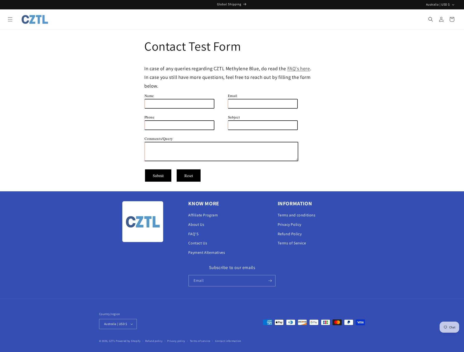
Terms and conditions (297, 215)
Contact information (228, 341)
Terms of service (200, 341)
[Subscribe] (270, 280)
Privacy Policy (289, 224)
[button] (10, 19)
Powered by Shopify (128, 341)
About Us (196, 224)
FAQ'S (193, 233)
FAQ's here (298, 68)
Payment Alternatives (206, 252)
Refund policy (153, 341)
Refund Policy (290, 233)
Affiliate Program (203, 215)
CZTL (112, 341)
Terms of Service (292, 243)
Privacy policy (176, 341)
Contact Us (197, 243)
